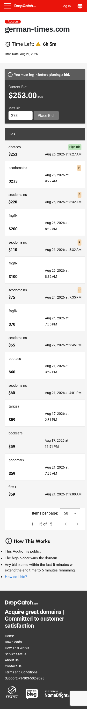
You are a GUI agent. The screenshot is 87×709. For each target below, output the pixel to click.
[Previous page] (66, 524)
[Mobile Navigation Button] (7, 5)
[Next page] (77, 524)
